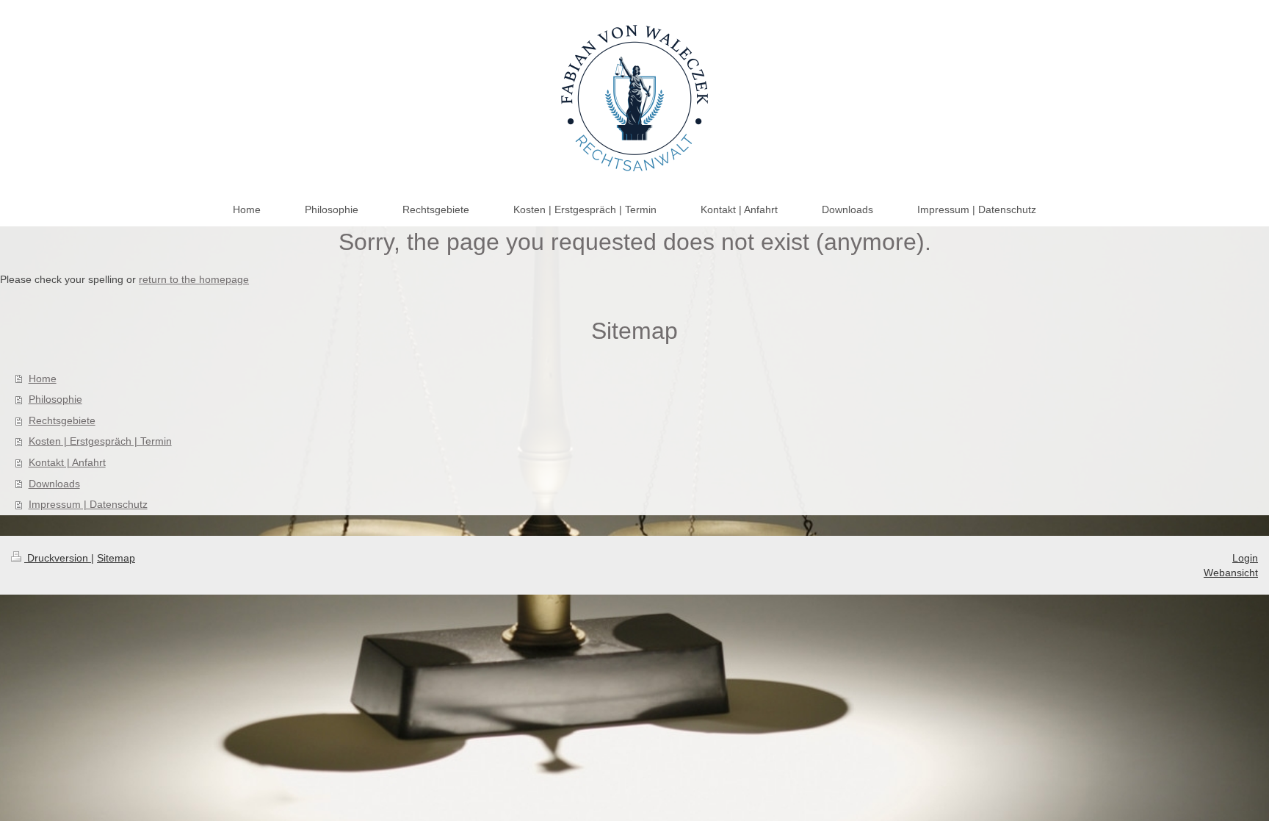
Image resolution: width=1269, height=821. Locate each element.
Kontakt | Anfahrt (67, 462)
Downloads (54, 484)
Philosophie (55, 399)
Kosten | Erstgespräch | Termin (100, 441)
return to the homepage (194, 279)
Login (1245, 558)
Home (43, 378)
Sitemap (116, 558)
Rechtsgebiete (62, 420)
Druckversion (57, 558)
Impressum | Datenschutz (88, 504)
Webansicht (1231, 572)
